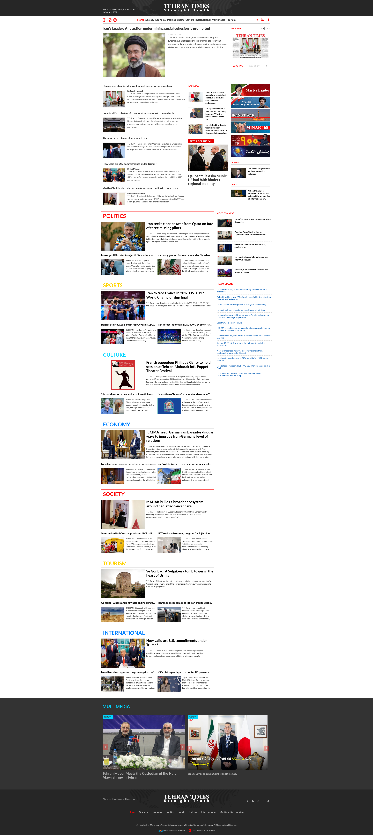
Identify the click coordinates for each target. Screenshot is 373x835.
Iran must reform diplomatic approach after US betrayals (251, 258)
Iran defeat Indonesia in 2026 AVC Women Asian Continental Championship (185, 324)
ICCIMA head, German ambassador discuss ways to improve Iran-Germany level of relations (179, 436)
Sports (180, 19)
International (203, 19)
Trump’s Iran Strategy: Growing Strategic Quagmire (252, 220)
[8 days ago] (225, 273)
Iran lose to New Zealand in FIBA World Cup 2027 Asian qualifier (128, 324)
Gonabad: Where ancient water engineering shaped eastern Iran (128, 602)
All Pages (236, 28)
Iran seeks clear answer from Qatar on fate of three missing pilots (179, 226)
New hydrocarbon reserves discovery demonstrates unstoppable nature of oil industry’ (128, 464)
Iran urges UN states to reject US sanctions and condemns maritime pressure (128, 255)
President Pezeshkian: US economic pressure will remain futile (139, 112)
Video (192, 717)
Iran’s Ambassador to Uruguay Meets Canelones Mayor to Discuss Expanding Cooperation (243, 316)
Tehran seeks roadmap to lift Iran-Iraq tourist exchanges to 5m (185, 602)
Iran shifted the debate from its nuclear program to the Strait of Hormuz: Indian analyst (216, 129)
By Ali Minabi (133, 169)
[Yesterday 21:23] (134, 55)
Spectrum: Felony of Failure (229, 322)
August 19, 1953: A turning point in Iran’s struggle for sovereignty (241, 344)
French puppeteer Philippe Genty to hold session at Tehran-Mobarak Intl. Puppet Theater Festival (178, 366)
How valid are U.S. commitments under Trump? (129, 163)
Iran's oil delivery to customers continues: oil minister (185, 464)
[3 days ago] (123, 236)
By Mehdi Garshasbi (136, 193)
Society (149, 19)
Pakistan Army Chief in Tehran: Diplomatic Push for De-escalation (249, 233)
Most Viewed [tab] (225, 284)
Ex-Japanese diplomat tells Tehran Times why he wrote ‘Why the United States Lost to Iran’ (215, 113)
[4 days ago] (169, 267)
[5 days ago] (208, 158)
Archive (238, 65)
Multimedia (218, 19)
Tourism (231, 19)
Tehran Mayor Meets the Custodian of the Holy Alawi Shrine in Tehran (139, 775)
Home (140, 19)
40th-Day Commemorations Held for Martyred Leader (251, 270)
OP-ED (234, 184)
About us (107, 9)
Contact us (130, 9)
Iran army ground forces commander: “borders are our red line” (185, 255)
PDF (268, 28)
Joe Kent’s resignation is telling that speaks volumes (259, 171)
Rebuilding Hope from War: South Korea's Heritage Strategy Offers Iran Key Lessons (244, 298)
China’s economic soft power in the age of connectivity (241, 304)
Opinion (235, 162)
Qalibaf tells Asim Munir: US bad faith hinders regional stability (207, 180)
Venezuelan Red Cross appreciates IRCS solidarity (128, 533)
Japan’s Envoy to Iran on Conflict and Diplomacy (212, 773)
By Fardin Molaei (135, 91)
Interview (193, 86)
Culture (189, 19)
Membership (118, 9)
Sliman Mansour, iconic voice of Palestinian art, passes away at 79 (128, 394)
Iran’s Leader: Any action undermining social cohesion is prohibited (156, 28)
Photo (107, 717)
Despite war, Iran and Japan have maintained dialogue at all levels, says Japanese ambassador (215, 97)
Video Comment (225, 213)
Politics (171, 19)
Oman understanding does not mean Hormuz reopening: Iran (137, 86)
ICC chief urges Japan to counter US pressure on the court (185, 672)
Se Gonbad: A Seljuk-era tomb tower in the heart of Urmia (179, 573)
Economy (160, 19)
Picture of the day (201, 141)
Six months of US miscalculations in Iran (125, 138)
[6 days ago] (225, 260)
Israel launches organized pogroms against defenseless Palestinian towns (128, 672)
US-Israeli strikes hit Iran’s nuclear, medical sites (250, 245)
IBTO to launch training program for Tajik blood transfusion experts (185, 533)
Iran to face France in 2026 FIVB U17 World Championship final (175, 295)
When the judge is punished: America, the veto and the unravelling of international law (259, 194)
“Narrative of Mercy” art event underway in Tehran (185, 394)
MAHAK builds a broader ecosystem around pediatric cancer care (140, 188)
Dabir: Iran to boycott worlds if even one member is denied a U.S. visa (244, 336)
